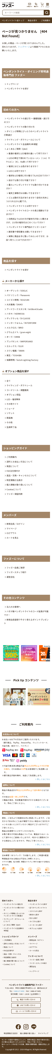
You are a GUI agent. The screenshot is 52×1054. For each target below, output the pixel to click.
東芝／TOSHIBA (14, 355)
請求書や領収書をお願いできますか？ (26, 231)
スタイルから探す (35, 911)
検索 (47, 12)
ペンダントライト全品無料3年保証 (22, 144)
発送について (13, 466)
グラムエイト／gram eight (19, 332)
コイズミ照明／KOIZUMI (18, 299)
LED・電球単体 (13, 399)
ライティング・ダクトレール (19, 385)
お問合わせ (30, 5)
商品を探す (32, 20)
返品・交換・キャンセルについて (22, 475)
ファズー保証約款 (15, 493)
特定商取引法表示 (15, 480)
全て (9, 380)
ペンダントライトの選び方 (13, 904)
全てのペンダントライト (38, 907)
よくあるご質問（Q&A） (18, 148)
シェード (11, 408)
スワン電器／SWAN (15, 350)
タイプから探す (35, 921)
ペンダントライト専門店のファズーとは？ (28, 227)
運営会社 (11, 576)
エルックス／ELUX (15, 346)
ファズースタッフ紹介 (16, 572)
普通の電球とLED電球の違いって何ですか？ (28, 153)
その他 (10, 422)
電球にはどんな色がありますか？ (24, 166)
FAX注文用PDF (13, 470)
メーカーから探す (35, 925)
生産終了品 (12, 427)
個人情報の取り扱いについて (20, 484)
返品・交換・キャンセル (12, 954)
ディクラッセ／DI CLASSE (18, 318)
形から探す (33, 918)
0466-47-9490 (19, 991)
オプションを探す (35, 928)
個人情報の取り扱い (28, 1033)
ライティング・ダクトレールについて (23, 139)
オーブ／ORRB (13, 336)
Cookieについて (14, 489)
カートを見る (13, 537)
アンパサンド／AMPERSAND (20, 341)
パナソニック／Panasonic (18, 295)
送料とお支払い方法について (20, 461)
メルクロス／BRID (15, 327)
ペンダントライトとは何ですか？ (24, 206)
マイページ (12, 528)
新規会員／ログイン (16, 523)
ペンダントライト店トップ (13, 20)
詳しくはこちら (43, 779)
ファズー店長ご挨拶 (16, 567)
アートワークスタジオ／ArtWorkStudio (25, 309)
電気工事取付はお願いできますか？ (25, 193)
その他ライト (13, 403)
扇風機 (10, 417)
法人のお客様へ (14, 606)
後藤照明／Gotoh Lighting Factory (22, 359)
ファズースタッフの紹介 (38, 963)
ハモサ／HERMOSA (15, 313)
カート (42, 5)
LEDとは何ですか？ (17, 171)
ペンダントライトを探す (18, 88)
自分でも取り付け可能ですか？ (23, 180)
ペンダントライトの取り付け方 (21, 126)
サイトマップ (43, 1033)
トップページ (24, 46)
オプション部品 (14, 394)
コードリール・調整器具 (18, 390)
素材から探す (34, 914)
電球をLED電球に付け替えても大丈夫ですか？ (29, 175)
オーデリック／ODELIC (17, 290)
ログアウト (12, 533)
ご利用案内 (45, 20)
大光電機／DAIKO (15, 304)
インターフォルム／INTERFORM (21, 322)
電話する (36, 5)
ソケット (11, 413)
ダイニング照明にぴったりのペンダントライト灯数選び (14, 914)
